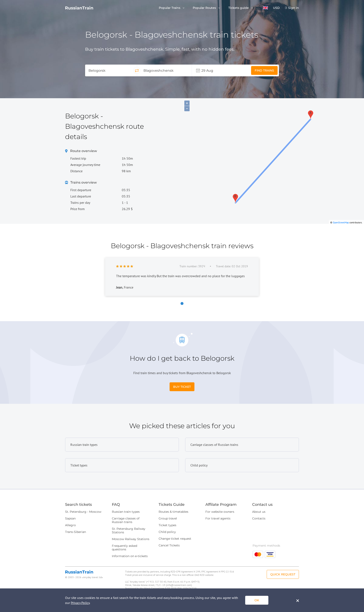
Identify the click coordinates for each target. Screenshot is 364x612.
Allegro (70, 525)
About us (258, 512)
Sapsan (70, 518)
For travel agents (217, 518)
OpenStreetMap (341, 222)
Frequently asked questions (124, 547)
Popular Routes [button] (205, 8)
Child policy (167, 532)
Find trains (264, 70)
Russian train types (126, 512)
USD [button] (276, 8)
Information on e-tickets (130, 556)
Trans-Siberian (75, 532)
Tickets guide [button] (239, 8)
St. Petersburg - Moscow (83, 512)
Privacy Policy (80, 603)
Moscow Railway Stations (130, 539)
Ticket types (167, 525)
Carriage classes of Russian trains (125, 520)
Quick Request (282, 574)
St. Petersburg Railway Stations (128, 530)
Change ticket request (175, 538)
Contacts (258, 518)
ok (256, 600)
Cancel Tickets (169, 545)
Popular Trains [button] (170, 8)
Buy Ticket (182, 387)
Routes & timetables (173, 512)
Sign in (293, 8)
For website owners (219, 512)
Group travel (168, 518)
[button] (265, 7)
